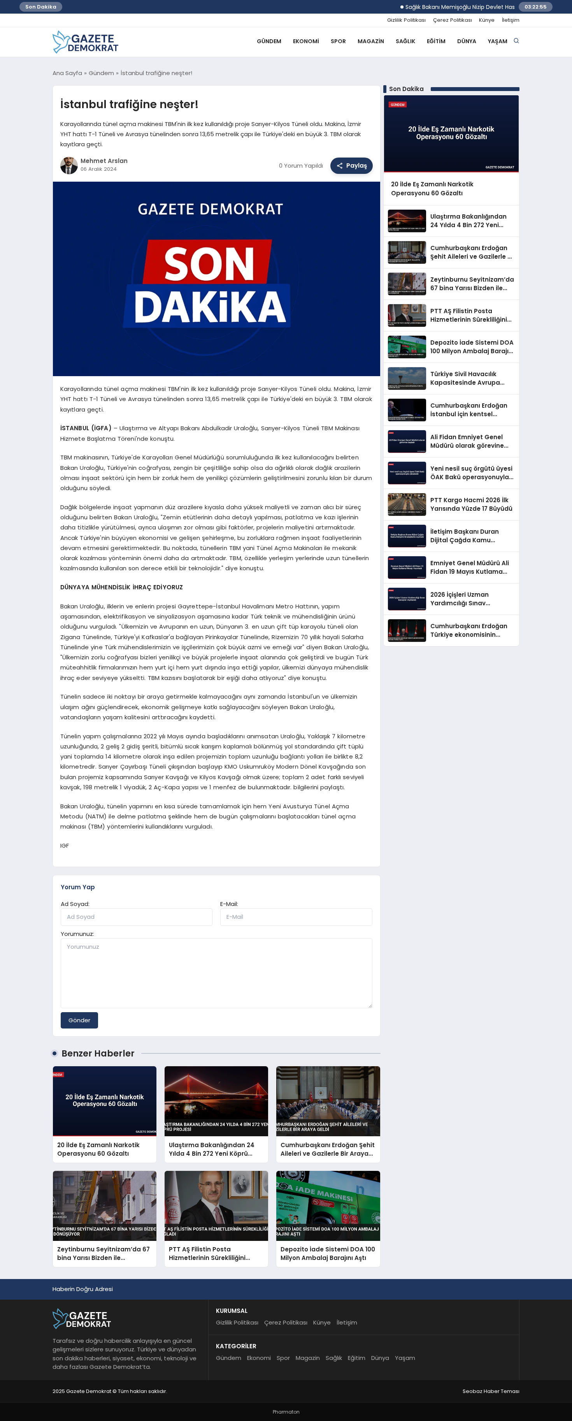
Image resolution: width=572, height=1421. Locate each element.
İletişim (510, 20)
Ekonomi (306, 41)
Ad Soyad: (75, 904)
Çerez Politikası (452, 20)
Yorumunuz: (77, 934)
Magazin (371, 41)
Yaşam (497, 41)
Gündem (269, 41)
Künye (487, 20)
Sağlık (405, 41)
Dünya (466, 41)
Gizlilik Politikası (406, 20)
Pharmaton (286, 1412)
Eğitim (436, 41)
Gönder (79, 1020)
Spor (338, 41)
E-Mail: (229, 904)
